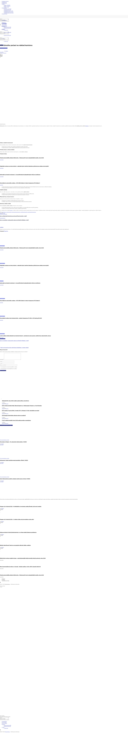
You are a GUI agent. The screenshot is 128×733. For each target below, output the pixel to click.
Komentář (2, 359)
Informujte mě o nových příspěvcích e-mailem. (9, 368)
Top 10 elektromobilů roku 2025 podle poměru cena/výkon (16, 420)
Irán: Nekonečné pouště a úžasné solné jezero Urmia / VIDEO (15, 478)
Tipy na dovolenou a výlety (4, 439)
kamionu (86, 125)
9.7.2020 (1, 535)
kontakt (3, 579)
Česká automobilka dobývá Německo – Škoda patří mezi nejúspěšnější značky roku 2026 (22, 157)
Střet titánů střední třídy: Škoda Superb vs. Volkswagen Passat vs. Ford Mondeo (22, 405)
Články (2, 52)
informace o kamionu (6, 212)
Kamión (16, 212)
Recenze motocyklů (7, 28)
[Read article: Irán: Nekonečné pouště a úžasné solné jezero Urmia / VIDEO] (64, 470)
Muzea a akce (4, 7)
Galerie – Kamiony (7, 5)
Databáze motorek (5, 1)
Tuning (3, 29)
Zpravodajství (4, 20)
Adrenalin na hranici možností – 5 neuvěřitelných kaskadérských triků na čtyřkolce (20, 174)
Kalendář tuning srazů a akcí (9, 12)
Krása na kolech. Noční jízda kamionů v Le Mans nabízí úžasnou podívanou (18, 532)
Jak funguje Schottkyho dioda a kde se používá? (14, 415)
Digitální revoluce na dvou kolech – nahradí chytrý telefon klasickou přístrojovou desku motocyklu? (24, 166)
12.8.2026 (1, 176)
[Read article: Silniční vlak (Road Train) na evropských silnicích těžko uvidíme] (64, 541)
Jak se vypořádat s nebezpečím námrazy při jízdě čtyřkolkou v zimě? (14, 340)
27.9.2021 (1, 481)
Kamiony (4, 52)
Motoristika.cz (7, 584)
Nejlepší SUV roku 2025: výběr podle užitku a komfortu (15, 400)
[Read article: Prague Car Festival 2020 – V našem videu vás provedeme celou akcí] (64, 515)
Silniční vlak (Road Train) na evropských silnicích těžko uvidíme (15, 545)
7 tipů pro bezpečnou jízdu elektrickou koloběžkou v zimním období (14, 347)
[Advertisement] (64, 65)
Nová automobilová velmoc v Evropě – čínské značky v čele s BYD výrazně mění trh (20, 566)
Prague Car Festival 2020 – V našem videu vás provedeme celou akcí (17, 519)
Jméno (1, 361)
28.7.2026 (1, 337)
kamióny (23, 212)
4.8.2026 (1, 320)
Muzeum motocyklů (7, 9)
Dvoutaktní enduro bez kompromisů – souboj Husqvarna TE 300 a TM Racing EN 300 (21, 318)
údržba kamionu (33, 212)
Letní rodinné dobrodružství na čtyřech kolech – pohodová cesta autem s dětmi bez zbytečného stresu (25, 335)
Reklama (3, 578)
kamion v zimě (20, 212)
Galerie (3, 4)
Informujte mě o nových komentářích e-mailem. (9, 366)
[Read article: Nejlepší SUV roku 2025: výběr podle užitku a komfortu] (65, 393)
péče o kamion (27, 212)
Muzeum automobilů (7, 8)
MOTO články (4, 25)
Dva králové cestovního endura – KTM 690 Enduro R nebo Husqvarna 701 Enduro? (20, 183)
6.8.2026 (1, 302)
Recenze (3, 26)
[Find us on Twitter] (0, 24)
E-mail (1, 363)
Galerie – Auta (6, 6)
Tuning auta (6, 41)
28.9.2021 (1, 444)
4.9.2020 (1, 509)
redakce (6, 51)
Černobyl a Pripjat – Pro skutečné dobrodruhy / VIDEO (13, 441)
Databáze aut (4, 2)
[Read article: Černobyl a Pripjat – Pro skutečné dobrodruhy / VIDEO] (64, 433)
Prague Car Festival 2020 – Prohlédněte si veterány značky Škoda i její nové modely (20, 506)
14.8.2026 (1, 168)
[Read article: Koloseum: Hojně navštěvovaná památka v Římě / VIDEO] (64, 451)
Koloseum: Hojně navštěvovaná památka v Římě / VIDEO (14, 460)
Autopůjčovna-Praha (5, 580)
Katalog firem (4, 3)
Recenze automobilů (7, 27)
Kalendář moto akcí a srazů (8, 11)
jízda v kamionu (12, 212)
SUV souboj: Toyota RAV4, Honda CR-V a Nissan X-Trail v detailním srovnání (20, 410)
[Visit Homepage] (7, 17)
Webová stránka (3, 364)
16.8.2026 (1, 159)
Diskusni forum (4, 13)
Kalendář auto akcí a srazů (8, 10)
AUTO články (4, 24)
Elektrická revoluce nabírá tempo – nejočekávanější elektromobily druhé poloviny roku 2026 (23, 558)
